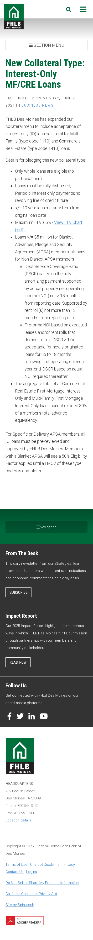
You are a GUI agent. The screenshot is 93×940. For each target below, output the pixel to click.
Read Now (18, 662)
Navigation (48, 527)
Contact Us (14, 872)
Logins (31, 872)
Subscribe (18, 592)
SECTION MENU (48, 45)
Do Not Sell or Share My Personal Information (42, 883)
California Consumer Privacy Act (31, 894)
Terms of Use (16, 864)
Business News (37, 105)
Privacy (69, 864)
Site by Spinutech (19, 905)
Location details (18, 820)
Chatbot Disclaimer (45, 864)
